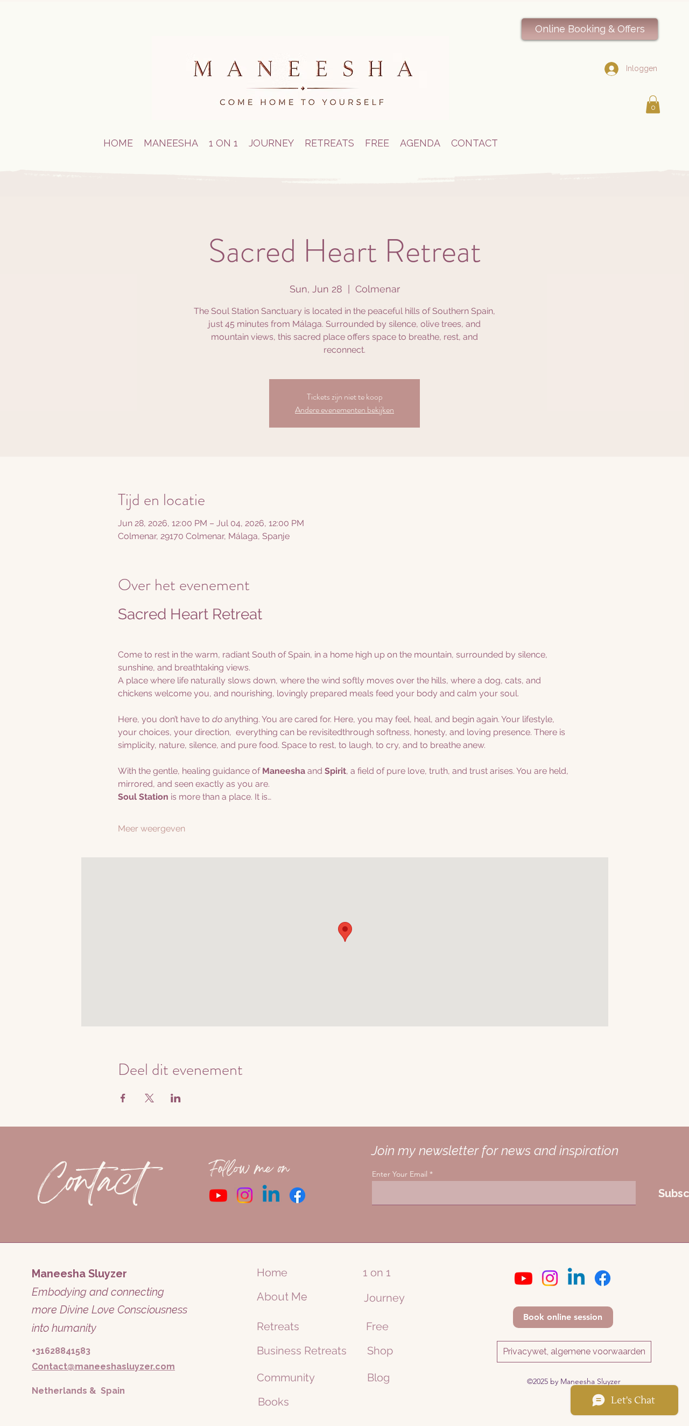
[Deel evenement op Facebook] (123, 1098)
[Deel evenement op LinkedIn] (176, 1098)
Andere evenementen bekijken (344, 409)
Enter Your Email (399, 1174)
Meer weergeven (151, 828)
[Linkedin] (271, 1195)
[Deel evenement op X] (149, 1098)
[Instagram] (244, 1195)
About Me (282, 1296)
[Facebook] (297, 1195)
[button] (652, 104)
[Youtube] (218, 1195)
